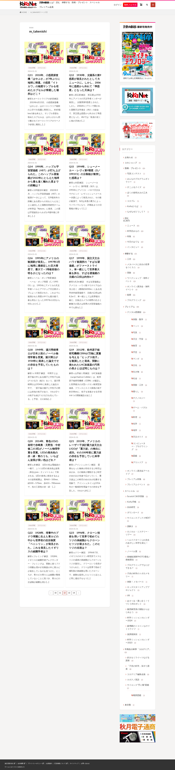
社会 (136, 378)
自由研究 (133, 507)
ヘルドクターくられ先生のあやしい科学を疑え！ (137, 543)
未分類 (129, 704)
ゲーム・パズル (140, 409)
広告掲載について (60, 763)
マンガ (138, 358)
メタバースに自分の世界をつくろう (137, 266)
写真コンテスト (136, 173)
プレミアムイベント (138, 484)
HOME (24, 12)
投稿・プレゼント (80, 2)
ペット (138, 326)
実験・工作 (140, 385)
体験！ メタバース (137, 581)
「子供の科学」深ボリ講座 (137, 667)
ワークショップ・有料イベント (137, 279)
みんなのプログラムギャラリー (137, 180)
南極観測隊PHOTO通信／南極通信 (138, 558)
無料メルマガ (130, 4)
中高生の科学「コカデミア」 (137, 650)
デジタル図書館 (136, 312)
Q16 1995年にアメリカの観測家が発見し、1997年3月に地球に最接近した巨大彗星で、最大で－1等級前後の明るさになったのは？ (44, 265)
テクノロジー (139, 399)
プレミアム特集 (136, 479)
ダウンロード (135, 512)
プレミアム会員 (46, 7)
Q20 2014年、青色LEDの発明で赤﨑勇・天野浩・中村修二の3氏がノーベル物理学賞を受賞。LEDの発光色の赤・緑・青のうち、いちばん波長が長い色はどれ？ (44, 450)
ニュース (133, 225)
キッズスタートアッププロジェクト (137, 588)
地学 (136, 430)
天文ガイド (140, 436)
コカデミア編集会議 (138, 674)
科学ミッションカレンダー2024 (137, 619)
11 (60, 593)
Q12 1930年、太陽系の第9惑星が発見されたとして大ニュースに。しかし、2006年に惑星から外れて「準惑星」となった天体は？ (85, 82)
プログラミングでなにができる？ (137, 566)
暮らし (138, 391)
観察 (131, 294)
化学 (136, 423)
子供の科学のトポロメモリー (137, 575)
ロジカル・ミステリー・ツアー (137, 533)
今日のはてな (135, 241)
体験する (66, 2)
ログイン (118, 4)
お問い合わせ (85, 763)
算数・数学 (139, 319)
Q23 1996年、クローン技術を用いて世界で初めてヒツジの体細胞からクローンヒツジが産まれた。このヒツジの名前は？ (84, 540)
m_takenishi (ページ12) (39, 12)
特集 (131, 236)
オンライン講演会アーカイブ (137, 472)
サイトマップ (74, 763)
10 (55, 593)
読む (58, 2)
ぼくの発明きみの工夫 (137, 194)
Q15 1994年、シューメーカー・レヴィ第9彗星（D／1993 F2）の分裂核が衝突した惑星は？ (85, 172)
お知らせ (130, 157)
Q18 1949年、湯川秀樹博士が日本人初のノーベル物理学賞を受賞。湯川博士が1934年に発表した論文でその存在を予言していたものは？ (43, 359)
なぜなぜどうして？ (138, 211)
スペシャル (95, 2)
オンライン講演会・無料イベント (137, 288)
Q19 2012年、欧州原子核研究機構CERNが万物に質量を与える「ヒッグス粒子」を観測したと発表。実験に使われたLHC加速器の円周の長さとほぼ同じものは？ (85, 359)
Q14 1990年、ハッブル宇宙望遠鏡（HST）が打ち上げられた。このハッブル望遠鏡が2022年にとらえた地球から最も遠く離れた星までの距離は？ (44, 176)
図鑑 (137, 456)
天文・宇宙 (140, 339)
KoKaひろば (134, 206)
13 (69, 593)
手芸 (137, 352)
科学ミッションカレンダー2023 (137, 641)
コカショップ (132, 162)
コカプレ (133, 201)
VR (130, 595)
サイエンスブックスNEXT (138, 519)
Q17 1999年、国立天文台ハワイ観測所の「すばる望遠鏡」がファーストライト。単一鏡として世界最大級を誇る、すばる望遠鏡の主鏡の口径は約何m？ (84, 267)
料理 (137, 417)
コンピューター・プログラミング (140, 446)
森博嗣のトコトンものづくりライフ (137, 627)
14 (74, 593)
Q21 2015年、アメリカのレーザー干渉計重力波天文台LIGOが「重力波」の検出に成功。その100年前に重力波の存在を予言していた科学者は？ (85, 450)
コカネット (21, 767)
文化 (137, 365)
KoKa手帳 (32, 68)
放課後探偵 (133, 634)
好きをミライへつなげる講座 (137, 659)
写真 (136, 332)
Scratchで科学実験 (137, 496)
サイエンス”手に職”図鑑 (138, 686)
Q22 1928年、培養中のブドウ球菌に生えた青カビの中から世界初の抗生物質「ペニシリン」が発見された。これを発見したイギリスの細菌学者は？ (43, 542)
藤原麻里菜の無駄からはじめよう (137, 610)
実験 (131, 272)
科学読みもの (135, 231)
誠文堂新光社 (9, 763)
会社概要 (20, 763)
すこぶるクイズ (136, 187)
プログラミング (136, 300)
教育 (137, 345)
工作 (131, 259)
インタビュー (135, 247)
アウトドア (140, 462)
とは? (51, 2)
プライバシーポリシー (35, 763)
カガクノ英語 (135, 679)
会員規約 (49, 763)
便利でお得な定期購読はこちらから (137, 78)
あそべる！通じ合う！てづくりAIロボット (137, 602)
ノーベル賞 (134, 551)
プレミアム (132, 306)
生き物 (138, 371)
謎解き (132, 526)
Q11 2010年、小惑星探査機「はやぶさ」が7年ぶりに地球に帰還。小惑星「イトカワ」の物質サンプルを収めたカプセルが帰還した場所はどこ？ (44, 84)
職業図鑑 (138, 695)
